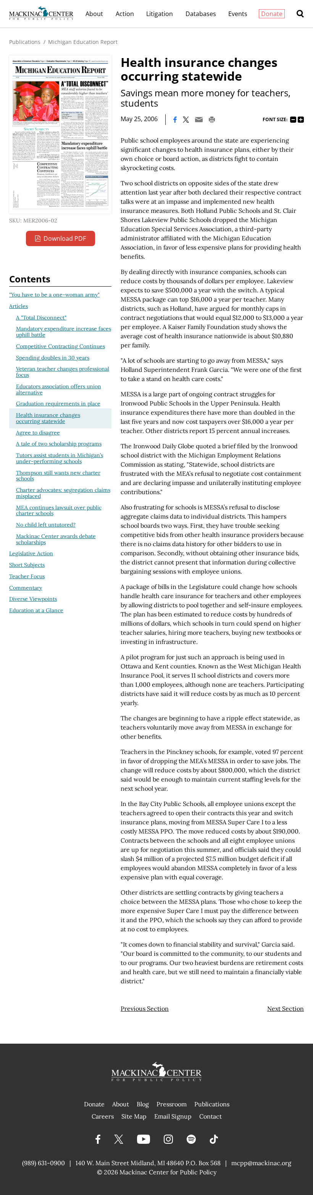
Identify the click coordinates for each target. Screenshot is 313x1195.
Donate (271, 14)
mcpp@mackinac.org (261, 1163)
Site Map (134, 1116)
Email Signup (173, 1116)
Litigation (159, 14)
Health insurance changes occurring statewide (48, 418)
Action (125, 14)
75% (293, 120)
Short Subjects (27, 564)
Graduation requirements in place (58, 403)
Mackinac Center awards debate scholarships (56, 539)
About (94, 14)
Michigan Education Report (83, 41)
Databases (201, 14)
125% (301, 120)
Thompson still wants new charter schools (58, 475)
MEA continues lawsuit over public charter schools (59, 510)
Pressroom (171, 1104)
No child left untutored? (46, 524)
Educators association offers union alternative (58, 389)
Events (237, 14)
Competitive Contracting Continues (60, 346)
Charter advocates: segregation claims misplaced (63, 492)
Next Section (285, 1008)
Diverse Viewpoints (33, 598)
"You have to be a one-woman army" (54, 294)
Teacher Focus (27, 576)
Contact (210, 1116)
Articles (18, 306)
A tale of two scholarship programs (59, 443)
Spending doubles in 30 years (52, 357)
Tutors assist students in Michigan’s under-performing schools (59, 458)
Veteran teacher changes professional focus (62, 371)
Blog (143, 1104)
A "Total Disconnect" (41, 317)
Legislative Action (31, 553)
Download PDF (65, 238)
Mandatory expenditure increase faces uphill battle (63, 331)
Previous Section (145, 1008)
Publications (24, 41)
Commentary (25, 587)
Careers (103, 1116)
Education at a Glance (36, 610)
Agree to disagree (38, 432)
